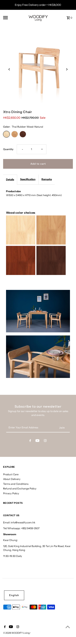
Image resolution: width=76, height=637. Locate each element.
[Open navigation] (13, 17)
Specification (27, 179)
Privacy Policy (11, 493)
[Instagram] (45, 441)
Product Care (11, 474)
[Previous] (9, 69)
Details (10, 179)
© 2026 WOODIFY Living (16, 632)
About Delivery (11, 479)
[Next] (66, 69)
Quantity (8, 149)
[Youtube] (37, 441)
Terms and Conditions (15, 483)
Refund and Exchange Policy (19, 488)
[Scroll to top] (67, 626)
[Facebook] (30, 441)
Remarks (47, 179)
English (14, 595)
